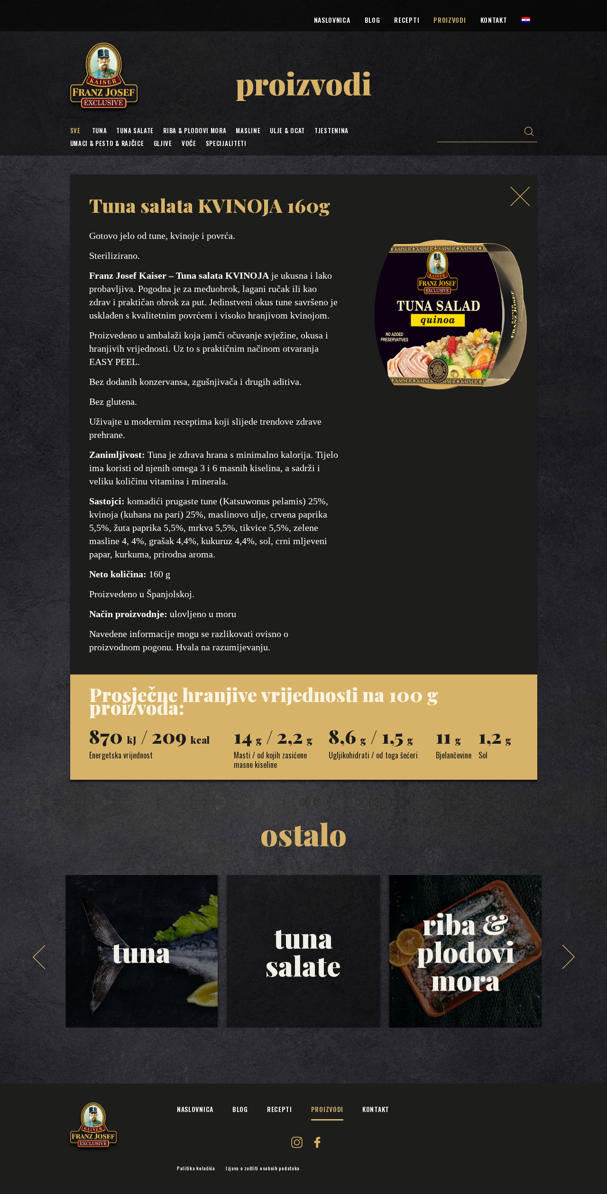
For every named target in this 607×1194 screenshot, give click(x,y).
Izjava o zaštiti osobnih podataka (263, 1168)
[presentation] (39, 957)
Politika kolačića (196, 1168)
